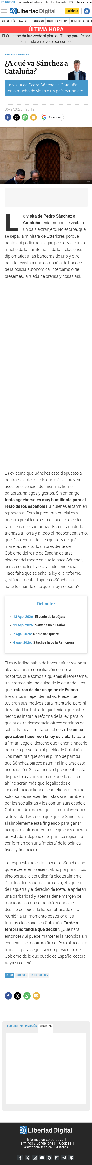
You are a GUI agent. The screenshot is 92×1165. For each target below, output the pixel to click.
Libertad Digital (46, 1130)
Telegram (64, 1157)
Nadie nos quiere (36, 634)
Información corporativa (45, 1139)
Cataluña (21, 975)
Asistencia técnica (38, 1147)
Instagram (35, 1157)
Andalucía (8, 21)
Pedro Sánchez (39, 975)
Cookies (65, 1143)
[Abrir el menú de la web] (5, 11)
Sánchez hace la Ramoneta (43, 642)
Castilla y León (57, 21)
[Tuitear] (16, 117)
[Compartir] (8, 117)
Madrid (23, 21)
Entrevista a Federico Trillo (33, 2)
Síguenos (55, 117)
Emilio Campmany (17, 54)
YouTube (42, 1157)
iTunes (71, 1157)
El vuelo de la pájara (39, 617)
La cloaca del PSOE (62, 2)
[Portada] (32, 11)
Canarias (38, 21)
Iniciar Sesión (87, 11)
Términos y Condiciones (37, 1143)
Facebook (20, 1157)
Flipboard (56, 1157)
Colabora (72, 11)
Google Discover (49, 1157)
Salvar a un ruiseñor (39, 625)
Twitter (27, 1157)
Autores (62, 1147)
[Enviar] (25, 117)
